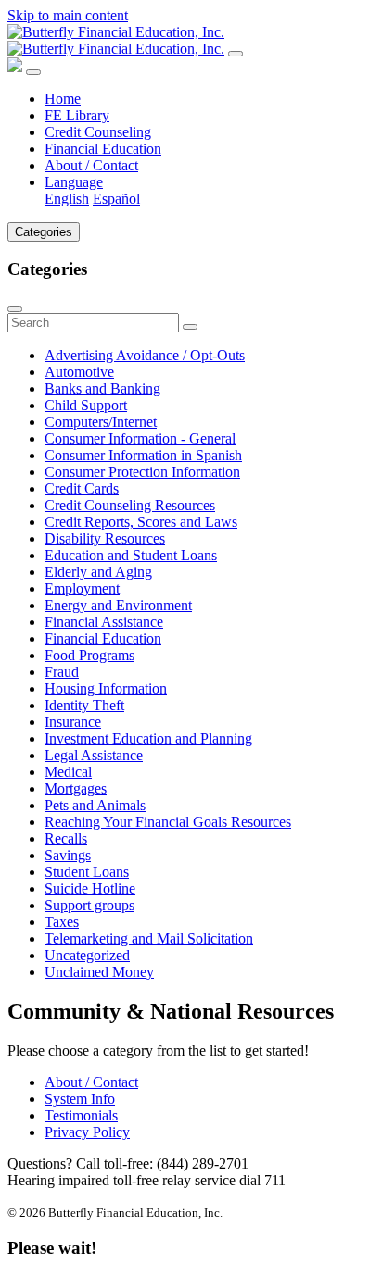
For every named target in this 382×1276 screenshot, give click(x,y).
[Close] (33, 72)
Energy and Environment (118, 605)
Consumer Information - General (140, 438)
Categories (43, 232)
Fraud (62, 672)
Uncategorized (87, 955)
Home (63, 98)
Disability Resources (105, 538)
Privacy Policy (87, 1132)
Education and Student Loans (131, 555)
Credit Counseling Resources (130, 505)
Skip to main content (67, 15)
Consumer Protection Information (142, 472)
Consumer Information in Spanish (143, 455)
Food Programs (89, 655)
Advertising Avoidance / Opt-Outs (145, 355)
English (67, 198)
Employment (82, 588)
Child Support (86, 405)
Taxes (62, 922)
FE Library (77, 115)
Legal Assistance (94, 755)
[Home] (115, 40)
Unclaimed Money (99, 972)
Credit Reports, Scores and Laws (141, 522)
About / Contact (91, 165)
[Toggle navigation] (235, 53)
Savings (68, 855)
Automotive (79, 372)
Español (116, 198)
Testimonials (81, 1115)
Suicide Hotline (90, 888)
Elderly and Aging (98, 572)
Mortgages (76, 788)
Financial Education (103, 148)
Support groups (89, 905)
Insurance (73, 722)
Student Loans (87, 872)
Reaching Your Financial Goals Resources (168, 822)
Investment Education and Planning (148, 738)
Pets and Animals (95, 805)
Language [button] (74, 182)
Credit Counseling (98, 132)
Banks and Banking (102, 388)
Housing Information (106, 688)
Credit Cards (82, 488)
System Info (80, 1099)
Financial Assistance (104, 622)
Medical (68, 772)
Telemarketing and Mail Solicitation (149, 938)
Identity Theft (84, 705)
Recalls (66, 838)
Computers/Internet (101, 422)
